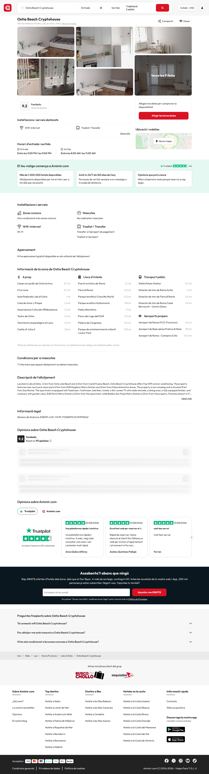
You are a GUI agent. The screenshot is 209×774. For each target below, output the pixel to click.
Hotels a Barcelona (55, 740)
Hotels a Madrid (53, 746)
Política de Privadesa (137, 599)
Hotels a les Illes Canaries (99, 707)
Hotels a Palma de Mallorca (60, 720)
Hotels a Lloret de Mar (57, 707)
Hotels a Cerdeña (94, 714)
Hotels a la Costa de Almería (138, 740)
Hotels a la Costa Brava (135, 714)
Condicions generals (23, 768)
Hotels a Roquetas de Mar (59, 727)
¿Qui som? (18, 701)
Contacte (172, 701)
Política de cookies (75, 768)
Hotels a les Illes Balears (98, 701)
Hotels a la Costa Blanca (136, 707)
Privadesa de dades (49, 768)
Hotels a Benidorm (55, 733)
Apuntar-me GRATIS (149, 592)
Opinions (17, 714)
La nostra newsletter (23, 707)
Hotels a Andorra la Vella (58, 714)
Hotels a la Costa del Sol (136, 733)
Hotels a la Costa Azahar (136, 701)
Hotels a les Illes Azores (97, 720)
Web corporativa (176, 707)
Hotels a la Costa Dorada (136, 720)
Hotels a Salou (52, 701)
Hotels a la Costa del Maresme (139, 727)
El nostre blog (19, 720)
